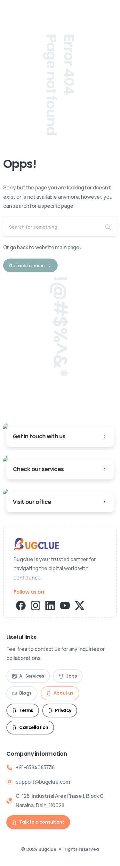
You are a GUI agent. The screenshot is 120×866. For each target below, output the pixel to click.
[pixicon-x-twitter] (79, 605)
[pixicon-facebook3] (20, 605)
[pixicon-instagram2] (35, 605)
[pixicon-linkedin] (50, 605)
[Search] (108, 226)
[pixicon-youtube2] (65, 605)
